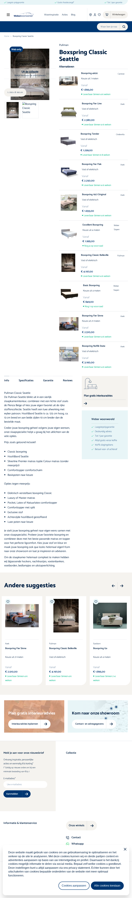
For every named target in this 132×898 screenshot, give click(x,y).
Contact (76, 837)
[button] (113, 586)
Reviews (68, 380)
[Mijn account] (95, 15)
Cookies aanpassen (74, 885)
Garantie (48, 380)
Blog (73, 15)
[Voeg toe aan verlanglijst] (8, 601)
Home (6, 36)
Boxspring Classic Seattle (23, 36)
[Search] (124, 26)
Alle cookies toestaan (107, 885)
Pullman (63, 45)
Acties (65, 15)
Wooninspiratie (51, 15)
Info (6, 380)
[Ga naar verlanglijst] (99, 15)
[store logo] (24, 14)
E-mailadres (9, 778)
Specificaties (26, 380)
